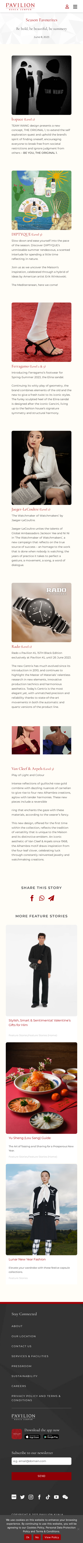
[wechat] (65, 1497)
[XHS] (14, 1497)
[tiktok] (48, 1497)
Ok (28, 1537)
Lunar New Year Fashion (27, 1259)
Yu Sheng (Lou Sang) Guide (30, 1138)
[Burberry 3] (41, 926)
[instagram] (31, 1497)
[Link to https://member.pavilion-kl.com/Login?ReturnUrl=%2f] (67, 7)
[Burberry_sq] (41, 1165)
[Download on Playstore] (51, 1436)
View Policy (52, 1537)
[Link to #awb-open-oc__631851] (75, 6)
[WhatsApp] (41, 898)
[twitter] (22, 1497)
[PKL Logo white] (23, 1415)
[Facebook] (32, 898)
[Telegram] (51, 898)
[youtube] (56, 1497)
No (37, 1537)
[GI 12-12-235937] (41, 1043)
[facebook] (39, 1497)
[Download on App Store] (32, 1436)
